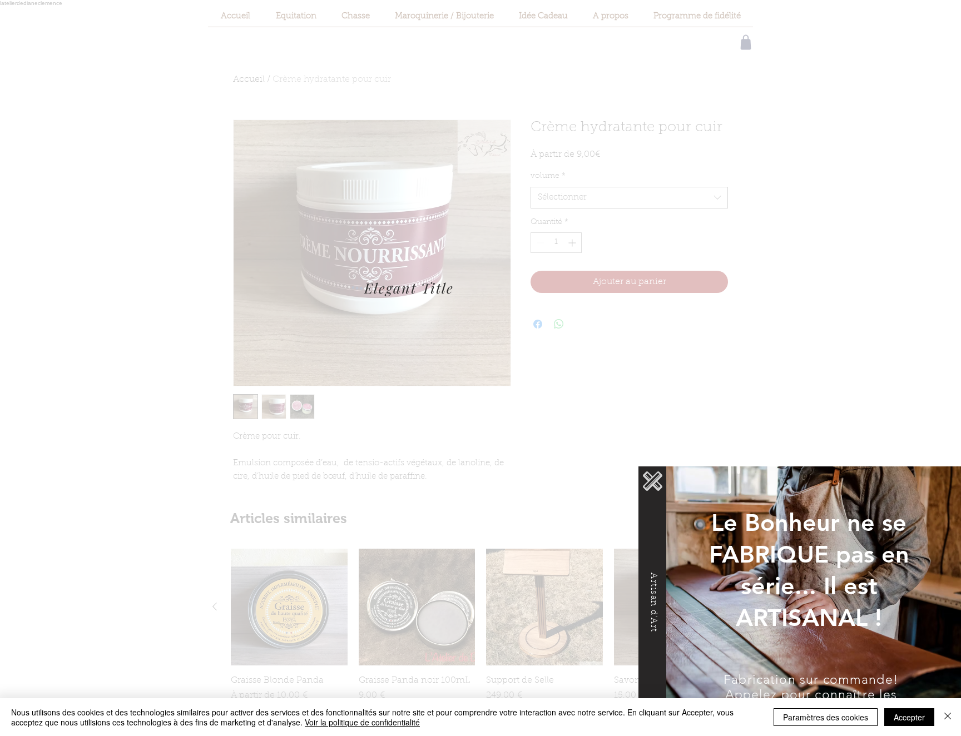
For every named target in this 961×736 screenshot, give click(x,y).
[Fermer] (947, 717)
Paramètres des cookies (825, 717)
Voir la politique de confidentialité (362, 722)
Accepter (909, 717)
